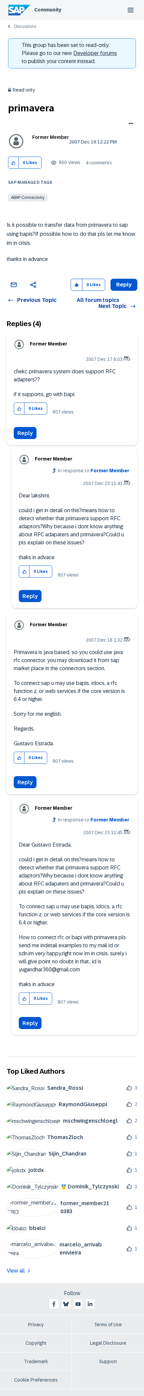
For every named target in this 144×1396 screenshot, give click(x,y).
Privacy (36, 1324)
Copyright (36, 1343)
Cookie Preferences (36, 1380)
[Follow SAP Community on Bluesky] (66, 1304)
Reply (25, 433)
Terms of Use (108, 1324)
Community (47, 9)
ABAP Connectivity (28, 197)
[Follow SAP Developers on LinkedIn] (90, 1304)
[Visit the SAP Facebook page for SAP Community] (54, 1304)
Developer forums (95, 53)
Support (108, 1361)
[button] (13, 163)
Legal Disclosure (108, 1343)
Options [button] (129, 124)
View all (16, 1271)
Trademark (36, 1361)
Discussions (25, 26)
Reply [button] (124, 284)
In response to (93, 470)
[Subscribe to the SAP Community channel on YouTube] (78, 1304)
